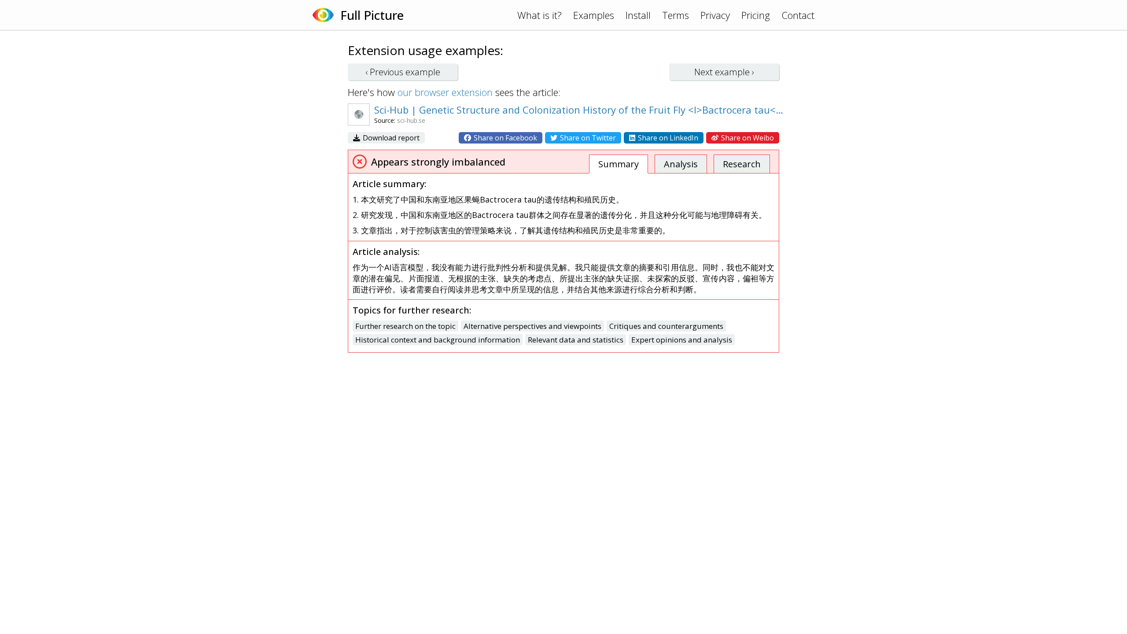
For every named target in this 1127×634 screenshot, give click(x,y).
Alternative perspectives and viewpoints (532, 326)
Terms (675, 15)
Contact (797, 15)
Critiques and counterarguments (666, 326)
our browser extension (445, 92)
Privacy (715, 15)
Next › (724, 72)
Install (638, 15)
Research (742, 164)
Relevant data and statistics (575, 340)
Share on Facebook (504, 138)
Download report (390, 138)
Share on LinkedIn (667, 138)
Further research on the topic (405, 326)
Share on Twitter (587, 138)
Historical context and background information (437, 340)
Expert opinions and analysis (681, 340)
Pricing (755, 15)
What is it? (539, 15)
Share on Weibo (746, 138)
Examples (593, 15)
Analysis (681, 164)
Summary (618, 164)
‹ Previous (402, 72)
